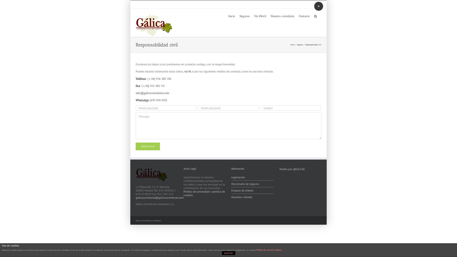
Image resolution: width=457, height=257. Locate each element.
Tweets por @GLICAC (292, 169)
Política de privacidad (197, 191)
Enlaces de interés (242, 190)
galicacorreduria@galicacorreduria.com (160, 197)
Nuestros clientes (241, 197)
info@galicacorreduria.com (177, 4)
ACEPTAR (228, 253)
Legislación (238, 177)
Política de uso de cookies (269, 250)
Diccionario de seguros (245, 184)
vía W (187, 71)
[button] (315, 16)
